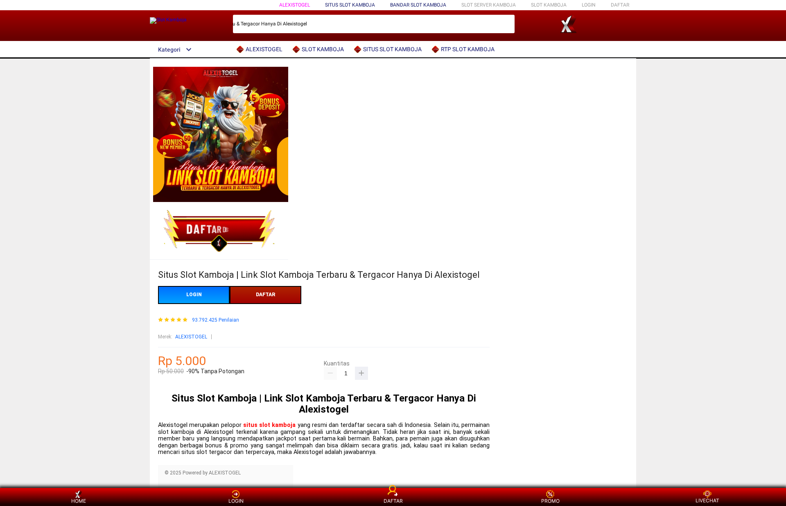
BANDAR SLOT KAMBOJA (418, 5)
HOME (78, 501)
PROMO (550, 501)
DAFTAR (620, 5)
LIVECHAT (707, 500)
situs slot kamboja (269, 425)
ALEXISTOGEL (294, 5)
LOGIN (589, 5)
